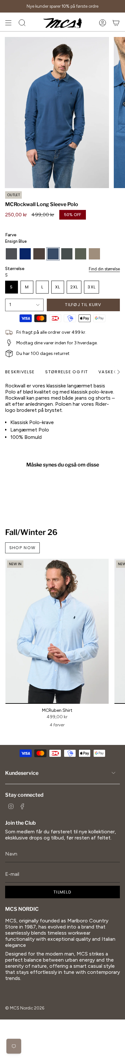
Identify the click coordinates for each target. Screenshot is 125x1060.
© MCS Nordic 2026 (24, 1007)
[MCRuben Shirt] (57, 631)
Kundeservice (21, 773)
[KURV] (116, 22)
